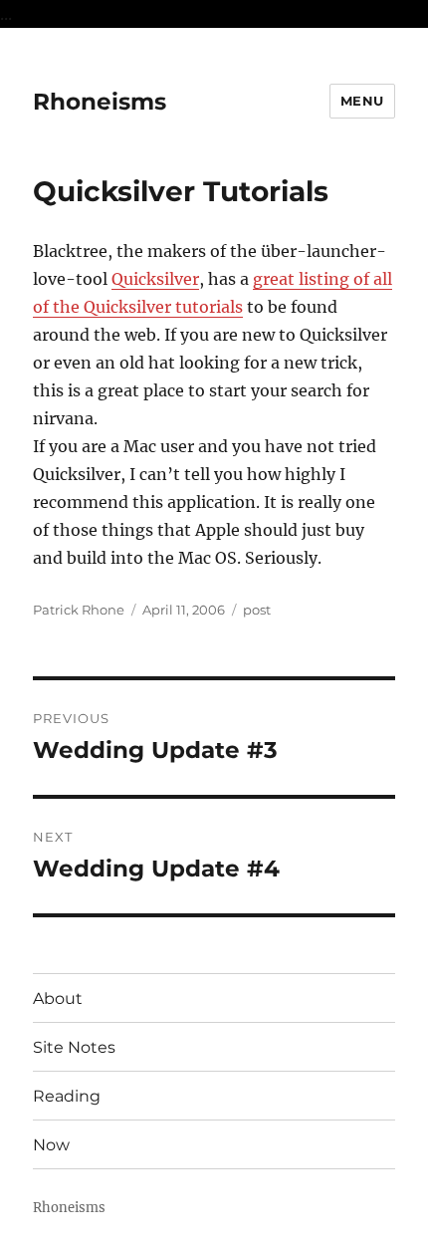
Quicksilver (155, 279)
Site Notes (74, 1047)
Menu (362, 101)
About (58, 998)
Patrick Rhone (78, 610)
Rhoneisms (99, 102)
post (257, 610)
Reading (67, 1096)
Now (51, 1144)
